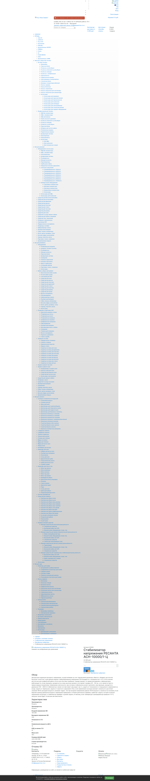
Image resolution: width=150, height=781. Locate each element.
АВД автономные (45, 116)
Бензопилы (41, 626)
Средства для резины (44, 210)
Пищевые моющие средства (45, 522)
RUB (117, 1)
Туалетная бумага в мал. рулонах (50, 425)
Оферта (59, 767)
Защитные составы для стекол (49, 361)
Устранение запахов (46, 265)
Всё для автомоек (39, 147)
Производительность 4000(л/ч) (52, 175)
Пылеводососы (45, 158)
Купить (87, 668)
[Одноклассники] (89, 671)
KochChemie (41, 43)
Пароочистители (45, 66)
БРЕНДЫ (37, 36)
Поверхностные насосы (47, 586)
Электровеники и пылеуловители (50, 79)
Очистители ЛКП (42, 222)
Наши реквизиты (62, 763)
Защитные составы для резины (49, 355)
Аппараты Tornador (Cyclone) (48, 248)
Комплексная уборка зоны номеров (50, 504)
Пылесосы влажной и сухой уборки (50, 70)
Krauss (39, 51)
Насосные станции (46, 582)
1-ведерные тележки (43, 430)
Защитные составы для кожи (49, 348)
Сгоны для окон (45, 457)
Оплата (59, 757)
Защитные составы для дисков (49, 357)
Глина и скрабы (45, 336)
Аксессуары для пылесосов (51, 101)
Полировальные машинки (48, 246)
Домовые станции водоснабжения (50, 83)
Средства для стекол (43, 207)
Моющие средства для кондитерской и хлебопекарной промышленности (60, 552)
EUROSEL (40, 45)
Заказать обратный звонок (62, 25)
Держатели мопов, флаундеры (49, 479)
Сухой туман (44, 520)
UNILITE (40, 38)
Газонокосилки (42, 599)
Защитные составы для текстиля (50, 353)
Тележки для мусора (43, 436)
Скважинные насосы (46, 592)
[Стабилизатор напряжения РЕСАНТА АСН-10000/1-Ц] (49, 647)
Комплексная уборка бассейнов (49, 513)
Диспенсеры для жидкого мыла (49, 410)
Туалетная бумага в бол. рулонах (50, 423)
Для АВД (46, 141)
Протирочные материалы (48, 453)
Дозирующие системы (47, 133)
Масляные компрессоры (51, 188)
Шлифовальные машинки (47, 319)
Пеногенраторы (45, 135)
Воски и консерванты (46, 293)
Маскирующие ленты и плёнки (49, 327)
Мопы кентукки (45, 472)
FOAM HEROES (42, 55)
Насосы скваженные (46, 88)
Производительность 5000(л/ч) (52, 177)
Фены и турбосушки (46, 263)
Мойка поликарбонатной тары (52, 534)
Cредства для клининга (44, 496)
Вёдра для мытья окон (44, 443)
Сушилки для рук (45, 402)
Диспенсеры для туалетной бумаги (50, 406)
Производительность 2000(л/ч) (52, 171)
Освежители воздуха (46, 400)
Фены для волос (45, 404)
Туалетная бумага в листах (48, 426)
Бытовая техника (42, 62)
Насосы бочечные (46, 86)
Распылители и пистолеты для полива (51, 577)
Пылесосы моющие (46, 71)
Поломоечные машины (47, 130)
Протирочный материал (44, 229)
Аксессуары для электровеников (53, 105)
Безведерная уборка (46, 477)
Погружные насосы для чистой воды (51, 588)
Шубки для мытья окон (47, 462)
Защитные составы (43, 338)
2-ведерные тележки (43, 432)
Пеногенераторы (45, 154)
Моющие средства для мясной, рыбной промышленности (56, 543)
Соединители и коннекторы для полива (51, 569)
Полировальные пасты (47, 314)
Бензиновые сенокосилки (45, 614)
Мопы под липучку (46, 468)
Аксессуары (44, 94)
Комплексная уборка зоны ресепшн (50, 502)
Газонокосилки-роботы (47, 607)
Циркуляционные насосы (48, 594)
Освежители (41, 385)
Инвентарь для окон (43, 449)
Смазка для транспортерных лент (53, 541)
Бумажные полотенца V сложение (50, 413)
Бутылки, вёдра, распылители (46, 235)
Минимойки (44, 64)
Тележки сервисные (43, 434)
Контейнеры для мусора (44, 447)
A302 (39, 56)
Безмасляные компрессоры (51, 190)
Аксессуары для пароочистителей (53, 98)
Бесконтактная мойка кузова (49, 272)
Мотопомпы (44, 581)
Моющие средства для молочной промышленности (55, 524)
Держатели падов (46, 485)
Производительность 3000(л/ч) (52, 173)
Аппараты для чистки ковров (49, 128)
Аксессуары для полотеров (51, 103)
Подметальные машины (47, 77)
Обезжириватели (45, 323)
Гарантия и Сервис (63, 755)
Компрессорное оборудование (49, 182)
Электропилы (41, 628)
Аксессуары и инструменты (48, 376)
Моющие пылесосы (46, 160)
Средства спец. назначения (45, 218)
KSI (117, 7)
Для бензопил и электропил (48, 631)
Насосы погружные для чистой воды (51, 90)
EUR (117, 5)
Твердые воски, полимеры (48, 340)
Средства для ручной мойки (45, 199)
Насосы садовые (45, 85)
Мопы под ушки (45, 473)
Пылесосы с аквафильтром (48, 73)
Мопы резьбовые (45, 470)
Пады (42, 487)
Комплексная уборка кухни (48, 500)
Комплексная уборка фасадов (49, 509)
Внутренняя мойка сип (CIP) (51, 528)
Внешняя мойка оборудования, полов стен (55, 535)
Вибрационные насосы (47, 596)
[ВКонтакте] (84, 671)
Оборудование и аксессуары (46, 148)
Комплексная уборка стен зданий (50, 507)
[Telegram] (93, 671)
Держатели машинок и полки (49, 312)
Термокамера (48, 545)
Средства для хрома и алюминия (47, 216)
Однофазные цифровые (98, 673)
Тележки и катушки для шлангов (49, 575)
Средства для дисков (44, 203)
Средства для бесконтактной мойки (47, 197)
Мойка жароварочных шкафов (52, 558)
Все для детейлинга (40, 242)
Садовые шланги (45, 571)
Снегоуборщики (42, 622)
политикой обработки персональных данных (55, 779)
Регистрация (114, 14)
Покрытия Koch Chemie (64, 765)
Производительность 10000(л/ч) (52, 180)
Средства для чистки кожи (48, 374)
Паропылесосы (45, 75)
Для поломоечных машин (51, 145)
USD (117, 3)
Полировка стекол (43, 380)
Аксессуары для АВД (46, 194)
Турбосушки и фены (46, 163)
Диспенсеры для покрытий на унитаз (51, 408)
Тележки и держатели (47, 259)
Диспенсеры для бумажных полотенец (51, 411)
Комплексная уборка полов (48, 498)
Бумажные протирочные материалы (51, 428)
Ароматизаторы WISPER (44, 47)
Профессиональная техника (45, 111)
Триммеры (41, 609)
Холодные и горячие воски (45, 220)
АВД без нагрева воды (47, 113)
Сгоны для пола (45, 488)
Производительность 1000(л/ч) (52, 169)
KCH (117, 8)
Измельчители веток (43, 618)
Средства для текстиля (44, 209)
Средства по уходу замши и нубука (47, 214)
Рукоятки (43, 481)
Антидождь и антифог (43, 225)
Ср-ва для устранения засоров (49, 515)
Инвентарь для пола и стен (45, 466)
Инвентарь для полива (44, 566)
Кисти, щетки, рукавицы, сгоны (46, 233)
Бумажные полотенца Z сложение (50, 415)
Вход (116, 10)
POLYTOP (40, 41)
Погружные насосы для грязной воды (51, 590)
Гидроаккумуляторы (46, 597)
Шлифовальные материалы (48, 321)
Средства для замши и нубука (46, 378)
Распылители (44, 455)
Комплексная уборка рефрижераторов (51, 511)
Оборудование (42, 244)
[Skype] (91, 671)
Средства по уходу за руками (46, 381)
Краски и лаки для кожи (47, 370)
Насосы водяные (42, 579)
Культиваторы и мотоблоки (45, 624)
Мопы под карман (46, 475)
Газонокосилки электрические (49, 603)
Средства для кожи (43, 212)
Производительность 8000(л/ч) (52, 178)
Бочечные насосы (46, 584)
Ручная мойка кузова (46, 274)
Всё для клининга (39, 396)
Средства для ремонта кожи (48, 372)
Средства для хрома (46, 291)
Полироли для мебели (47, 517)
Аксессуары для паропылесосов (53, 100)
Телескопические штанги (47, 460)
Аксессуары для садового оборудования (55, 109)
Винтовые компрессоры (50, 186)
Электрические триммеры (48, 612)
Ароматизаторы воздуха (44, 240)
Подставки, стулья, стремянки (46, 239)
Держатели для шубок (47, 458)
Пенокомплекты (45, 137)
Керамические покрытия (47, 344)
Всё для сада (38, 564)
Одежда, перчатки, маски (45, 237)
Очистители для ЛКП (46, 276)
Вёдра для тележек (43, 442)
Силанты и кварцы (46, 342)
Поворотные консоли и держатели (50, 165)
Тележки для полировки (47, 331)
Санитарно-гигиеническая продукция (48, 398)
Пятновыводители (46, 295)
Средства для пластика (44, 205)
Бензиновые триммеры (47, 611)
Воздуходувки (42, 620)
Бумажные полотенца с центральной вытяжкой (54, 419)
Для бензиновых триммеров (48, 633)
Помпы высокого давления (48, 118)
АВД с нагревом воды (47, 115)
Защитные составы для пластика (50, 351)
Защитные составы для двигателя (50, 349)
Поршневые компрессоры (51, 184)
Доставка (60, 759)
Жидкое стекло (45, 346)
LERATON (40, 39)
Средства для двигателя (44, 201)
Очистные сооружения (47, 167)
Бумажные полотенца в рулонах (49, 421)
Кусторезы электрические (45, 616)
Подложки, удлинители (47, 334)
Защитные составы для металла (49, 359)
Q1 (38, 53)
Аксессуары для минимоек (51, 96)
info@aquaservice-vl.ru (78, 25)
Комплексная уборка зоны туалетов (50, 505)
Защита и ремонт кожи (44, 366)
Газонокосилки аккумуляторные (49, 605)
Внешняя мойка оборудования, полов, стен (55, 530)
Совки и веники (45, 483)
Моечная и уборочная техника (43, 60)
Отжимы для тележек (44, 438)
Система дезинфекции (44, 494)
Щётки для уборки (46, 490)
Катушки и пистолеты (46, 261)
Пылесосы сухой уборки (47, 68)
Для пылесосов (48, 143)
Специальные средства (50, 526)
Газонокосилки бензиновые (48, 601)
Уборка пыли (41, 445)
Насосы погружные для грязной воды (51, 92)
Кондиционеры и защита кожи (49, 368)
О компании (60, 753)
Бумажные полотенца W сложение (50, 417)
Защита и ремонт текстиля (45, 364)
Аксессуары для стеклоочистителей (54, 107)
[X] (87, 671)
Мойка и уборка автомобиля (45, 271)
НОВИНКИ (37, 34)
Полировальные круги (47, 316)
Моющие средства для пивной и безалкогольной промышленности (59, 532)
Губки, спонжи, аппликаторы (45, 231)
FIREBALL (40, 49)
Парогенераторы (45, 162)
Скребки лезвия (45, 464)
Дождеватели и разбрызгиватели (50, 567)
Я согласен (109, 778)
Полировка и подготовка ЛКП (46, 310)
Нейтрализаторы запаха (44, 227)
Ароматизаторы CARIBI (44, 58)
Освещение (44, 257)
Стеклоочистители (46, 81)
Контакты (60, 761)
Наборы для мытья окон (47, 451)
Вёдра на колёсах (43, 440)
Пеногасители (44, 519)
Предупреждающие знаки (48, 492)
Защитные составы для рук (48, 363)
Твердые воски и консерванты (46, 224)
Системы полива (45, 573)
